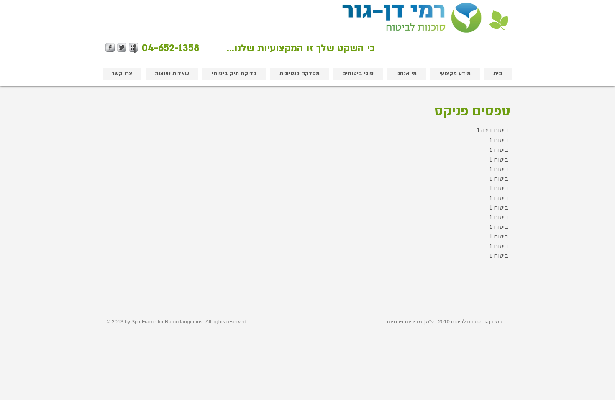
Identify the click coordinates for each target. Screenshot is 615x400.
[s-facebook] (110, 47)
